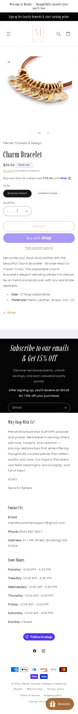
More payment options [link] (39, 248)
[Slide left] (30, 132)
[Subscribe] (65, 408)
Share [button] (11, 312)
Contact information (41, 702)
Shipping (8, 171)
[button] (8, 33)
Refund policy (35, 689)
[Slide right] (48, 132)
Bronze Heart (20, 194)
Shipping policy (53, 695)
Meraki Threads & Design (37, 684)
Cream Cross (50, 194)
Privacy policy (55, 689)
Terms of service (30, 695)
